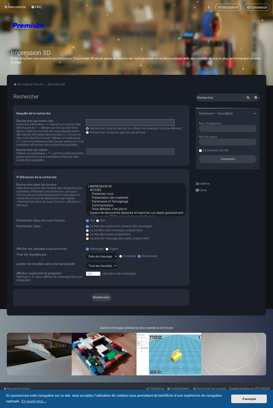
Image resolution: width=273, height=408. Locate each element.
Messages (96, 248)
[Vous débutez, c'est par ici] (136, 209)
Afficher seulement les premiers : (39, 273)
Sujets (113, 248)
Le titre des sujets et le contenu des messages (120, 226)
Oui (91, 220)
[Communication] (136, 205)
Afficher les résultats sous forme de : (42, 248)
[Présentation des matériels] (136, 198)
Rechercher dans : (29, 226)
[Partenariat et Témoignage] (136, 202)
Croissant (129, 256)
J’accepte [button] (249, 399)
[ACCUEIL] (136, 190)
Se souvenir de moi (215, 150)
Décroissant (149, 256)
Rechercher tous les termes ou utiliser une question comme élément (135, 128)
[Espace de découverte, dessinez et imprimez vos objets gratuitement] (136, 213)
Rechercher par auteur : (32, 150)
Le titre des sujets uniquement (110, 234)
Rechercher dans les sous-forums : (41, 220)
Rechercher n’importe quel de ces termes (117, 132)
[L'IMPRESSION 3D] (136, 186)
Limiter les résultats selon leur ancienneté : (46, 264)
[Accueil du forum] (53, 32)
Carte (203, 190)
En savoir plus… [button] (34, 401)
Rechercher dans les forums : (37, 184)
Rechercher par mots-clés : (35, 121)
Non (103, 220)
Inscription (225, 113)
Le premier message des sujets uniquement (119, 238)
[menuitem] (36, 7)
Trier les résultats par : (32, 254)
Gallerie (204, 183)
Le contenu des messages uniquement (115, 230)
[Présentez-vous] (136, 194)
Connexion (206, 113)
